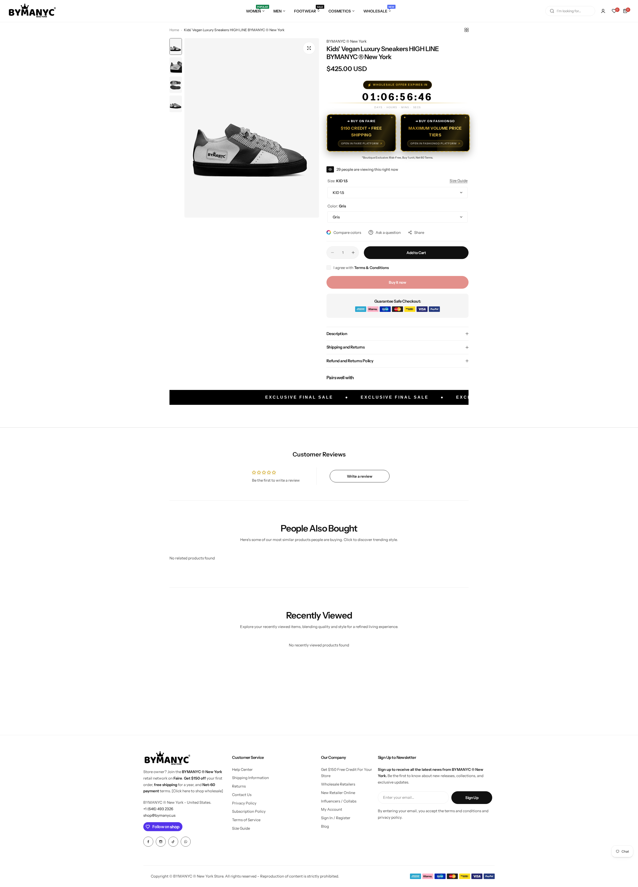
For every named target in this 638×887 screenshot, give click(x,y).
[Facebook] (148, 842)
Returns (239, 786)
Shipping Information (250, 777)
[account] (603, 10)
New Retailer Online (338, 792)
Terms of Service (246, 819)
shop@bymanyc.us (159, 815)
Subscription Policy (249, 811)
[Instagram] (161, 842)
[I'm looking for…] (552, 11)
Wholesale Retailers (338, 784)
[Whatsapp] (186, 842)
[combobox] (570, 11)
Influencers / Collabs (338, 801)
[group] (251, 128)
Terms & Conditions (371, 267)
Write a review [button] (359, 476)
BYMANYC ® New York (346, 41)
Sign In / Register (335, 817)
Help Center (242, 769)
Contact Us (241, 794)
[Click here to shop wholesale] (197, 791)
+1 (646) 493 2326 (158, 808)
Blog (325, 826)
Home (174, 30)
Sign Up (471, 797)
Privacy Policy (244, 803)
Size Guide (241, 828)
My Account (331, 809)
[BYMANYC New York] (32, 10)
